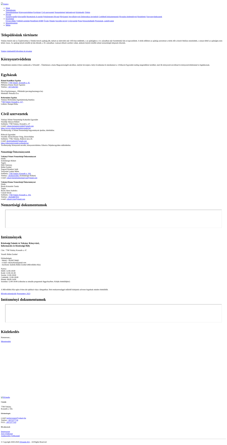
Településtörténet (12, 12)
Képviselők (21, 17)
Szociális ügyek (61, 21)
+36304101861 (13, 176)
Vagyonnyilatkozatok (154, 17)
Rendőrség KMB (36, 21)
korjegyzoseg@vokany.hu (16, 418)
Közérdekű (10, 19)
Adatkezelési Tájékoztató (10, 436)
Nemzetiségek (60, 12)
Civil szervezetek (47, 12)
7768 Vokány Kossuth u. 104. (20, 174)
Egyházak (37, 12)
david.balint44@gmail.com (17, 141)
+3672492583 (13, 87)
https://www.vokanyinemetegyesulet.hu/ (16, 128)
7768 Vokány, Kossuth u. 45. (19, 83)
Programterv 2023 (23, 294)
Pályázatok (64, 17)
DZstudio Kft (25, 442)
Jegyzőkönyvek (74, 17)
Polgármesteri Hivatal (51, 17)
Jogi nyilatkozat (7, 434)
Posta (80, 21)
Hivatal (8, 14)
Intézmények (70, 12)
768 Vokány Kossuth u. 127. (12, 102)
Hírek (8, 8)
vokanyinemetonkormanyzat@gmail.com (22, 178)
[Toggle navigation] (2, 2)
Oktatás (52, 21)
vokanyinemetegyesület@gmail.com (20, 126)
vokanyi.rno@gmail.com (16, 199)
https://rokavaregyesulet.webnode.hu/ (15, 143)
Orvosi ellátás (11, 21)
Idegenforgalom (11, 23)
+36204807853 (13, 197)
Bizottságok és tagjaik (34, 17)
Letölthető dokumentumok (109, 17)
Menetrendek (6, 341)
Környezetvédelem (26, 12)
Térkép (87, 12)
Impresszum (5, 432)
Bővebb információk (8, 294)
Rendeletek (141, 17)
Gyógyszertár (73, 21)
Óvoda (46, 21)
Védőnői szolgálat (23, 21)
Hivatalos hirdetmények (128, 17)
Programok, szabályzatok (104, 21)
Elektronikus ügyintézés (89, 17)
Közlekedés (80, 12)
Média (8, 25)
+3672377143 (11, 422)
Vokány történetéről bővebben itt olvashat (16, 51)
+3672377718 (13, 420)
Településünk (11, 10)
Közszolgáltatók (89, 21)
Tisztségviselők (11, 17)
